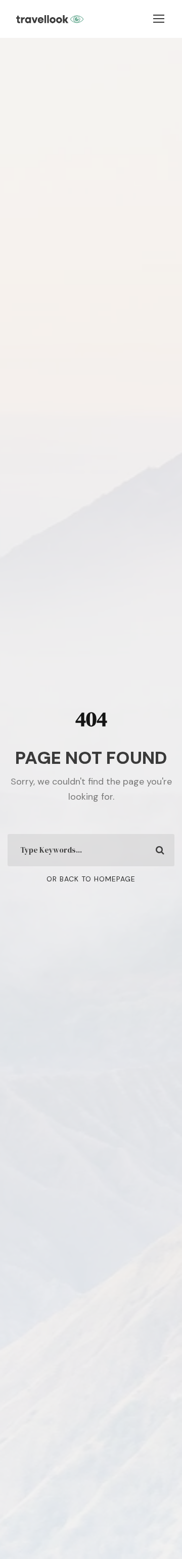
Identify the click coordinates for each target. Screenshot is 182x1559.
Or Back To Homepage (91, 878)
